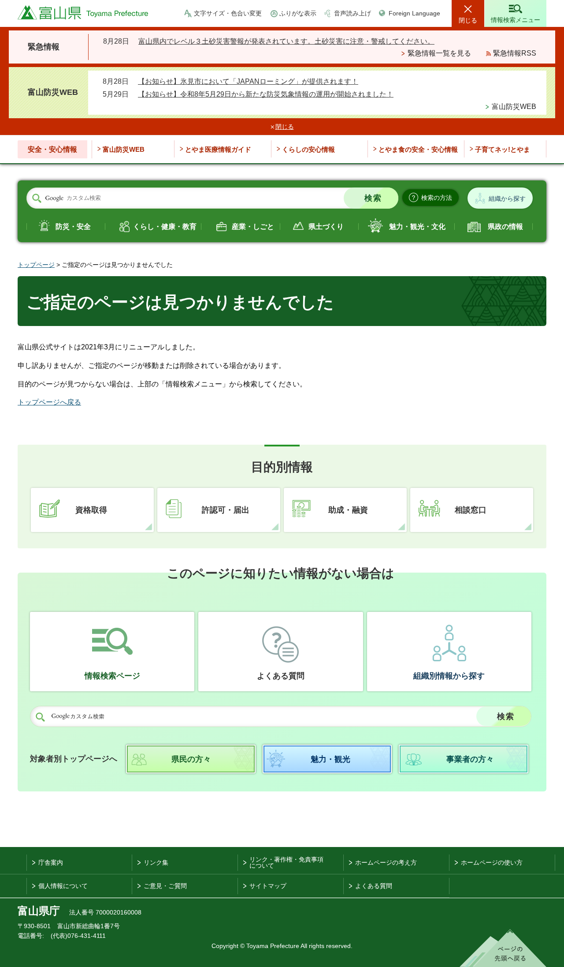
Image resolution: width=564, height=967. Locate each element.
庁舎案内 (50, 862)
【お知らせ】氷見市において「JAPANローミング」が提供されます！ (248, 81)
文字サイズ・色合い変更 (228, 13)
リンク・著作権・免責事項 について (286, 862)
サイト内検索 (36, 198)
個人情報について (63, 885)
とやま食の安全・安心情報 (418, 149)
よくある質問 (280, 675)
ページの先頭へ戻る (503, 948)
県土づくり (326, 226)
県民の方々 (191, 759)
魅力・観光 (330, 759)
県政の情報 (505, 226)
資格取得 (91, 510)
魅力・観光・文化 (417, 226)
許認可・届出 (225, 510)
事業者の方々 (470, 759)
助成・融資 (348, 510)
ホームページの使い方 (492, 862)
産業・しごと (253, 226)
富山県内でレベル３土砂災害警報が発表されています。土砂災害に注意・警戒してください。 (286, 41)
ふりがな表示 (297, 13)
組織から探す (507, 198)
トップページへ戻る (49, 402)
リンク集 (156, 862)
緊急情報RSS (514, 53)
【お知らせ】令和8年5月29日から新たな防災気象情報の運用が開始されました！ (265, 94)
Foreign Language (414, 13)
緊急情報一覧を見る (439, 53)
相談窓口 (470, 510)
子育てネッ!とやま (502, 149)
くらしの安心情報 (308, 149)
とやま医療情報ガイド (218, 149)
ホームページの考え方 (386, 862)
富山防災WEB (514, 106)
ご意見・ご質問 (165, 885)
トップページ (36, 264)
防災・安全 (73, 226)
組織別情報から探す (449, 675)
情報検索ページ (112, 675)
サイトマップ (267, 885)
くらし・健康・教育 (165, 226)
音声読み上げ (352, 13)
